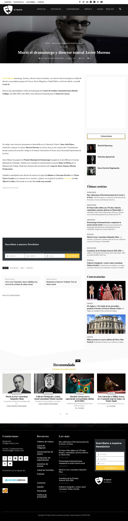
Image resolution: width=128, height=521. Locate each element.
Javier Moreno (14, 268)
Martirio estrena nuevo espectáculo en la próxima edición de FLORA (80, 399)
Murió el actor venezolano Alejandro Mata (103, 237)
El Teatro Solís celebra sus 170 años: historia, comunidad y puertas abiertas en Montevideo (73, 453)
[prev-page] (60, 414)
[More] (79, 267)
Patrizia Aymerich (106, 157)
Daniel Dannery (105, 145)
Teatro (22, 268)
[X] (98, 2)
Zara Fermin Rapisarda (54, 58)
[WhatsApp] (68, 68)
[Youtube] (101, 2)
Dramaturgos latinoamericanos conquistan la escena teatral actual (72, 462)
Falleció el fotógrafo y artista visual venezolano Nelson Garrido (48, 398)
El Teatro (79, 408)
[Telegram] (94, 2)
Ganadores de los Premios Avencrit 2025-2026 (104, 251)
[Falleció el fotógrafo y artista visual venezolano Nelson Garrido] (48, 383)
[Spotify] (90, 2)
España (90, 303)
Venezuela (30, 268)
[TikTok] (26, 458)
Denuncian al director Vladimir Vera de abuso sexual (61, 283)
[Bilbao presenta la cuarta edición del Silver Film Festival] (106, 324)
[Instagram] (83, 2)
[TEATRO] (13, 10)
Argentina (91, 220)
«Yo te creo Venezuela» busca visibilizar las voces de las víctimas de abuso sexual (21, 283)
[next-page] (66, 414)
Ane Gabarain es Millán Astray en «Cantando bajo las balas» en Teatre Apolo (111, 399)
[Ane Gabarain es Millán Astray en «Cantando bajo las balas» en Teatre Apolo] (111, 383)
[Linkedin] (87, 2)
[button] (120, 9)
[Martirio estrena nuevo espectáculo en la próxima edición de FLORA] (80, 383)
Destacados (91, 192)
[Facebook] (80, 2)
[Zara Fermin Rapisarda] (40, 58)
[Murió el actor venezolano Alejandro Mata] (16, 383)
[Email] (80, 68)
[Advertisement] (42, 119)
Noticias (47, 43)
